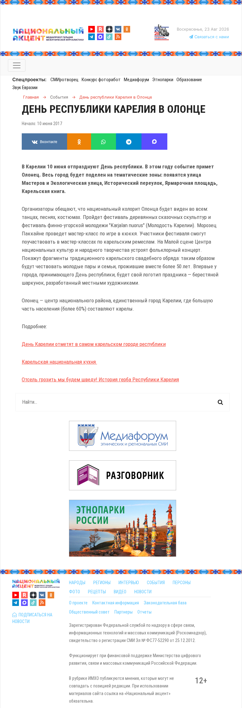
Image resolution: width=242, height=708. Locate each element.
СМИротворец (64, 79)
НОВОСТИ (143, 591)
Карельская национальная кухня (59, 362)
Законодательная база (165, 602)
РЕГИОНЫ (102, 582)
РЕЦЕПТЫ (97, 591)
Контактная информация (115, 602)
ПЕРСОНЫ (182, 582)
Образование (189, 79)
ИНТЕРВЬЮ (128, 582)
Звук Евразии (24, 87)
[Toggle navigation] (17, 65)
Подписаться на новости (32, 618)
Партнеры (123, 611)
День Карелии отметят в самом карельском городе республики (94, 344)
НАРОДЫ (77, 582)
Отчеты (144, 611)
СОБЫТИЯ (156, 582)
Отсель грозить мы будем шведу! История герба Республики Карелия (100, 379)
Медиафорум (136, 79)
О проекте (78, 602)
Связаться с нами (211, 36)
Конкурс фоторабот (101, 79)
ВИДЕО (120, 591)
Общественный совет (89, 611)
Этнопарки (162, 79)
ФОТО (74, 591)
